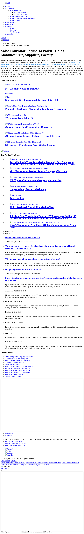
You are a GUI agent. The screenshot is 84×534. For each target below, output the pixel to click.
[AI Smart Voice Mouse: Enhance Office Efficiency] (24, 133)
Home (7, 6)
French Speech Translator (34, 463)
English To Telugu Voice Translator (17, 372)
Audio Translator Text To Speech (16, 358)
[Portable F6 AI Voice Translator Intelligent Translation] (26, 106)
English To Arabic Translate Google (17, 370)
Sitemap (13, 461)
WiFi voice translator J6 (19, 117)
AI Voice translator (16, 10)
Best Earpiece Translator (70, 463)
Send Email (5, 468)
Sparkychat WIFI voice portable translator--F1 (31, 100)
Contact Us (9, 34)
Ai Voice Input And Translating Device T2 (28, 126)
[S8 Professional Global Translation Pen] (25, 204)
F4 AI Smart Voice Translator (22, 88)
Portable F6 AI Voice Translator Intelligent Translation (36, 109)
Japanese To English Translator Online (35, 64)
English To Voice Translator (14, 374)
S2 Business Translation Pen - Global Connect (30, 144)
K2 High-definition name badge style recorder (35, 180)
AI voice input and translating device (22, 18)
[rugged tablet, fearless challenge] (23, 186)
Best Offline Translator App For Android (19, 366)
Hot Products (5, 461)
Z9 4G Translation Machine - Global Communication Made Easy (43, 226)
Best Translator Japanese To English (62, 64)
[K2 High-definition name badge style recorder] (26, 177)
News (12, 28)
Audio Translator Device (52, 463)
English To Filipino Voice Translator (17, 360)
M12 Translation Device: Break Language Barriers (38, 171)
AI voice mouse (15, 20)
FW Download (15, 32)
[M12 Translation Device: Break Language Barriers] (29, 168)
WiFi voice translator (21, 12)
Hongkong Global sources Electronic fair (23, 269)
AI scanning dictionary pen (19, 16)
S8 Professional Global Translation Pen (32, 207)
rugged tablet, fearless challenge (28, 189)
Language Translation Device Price (17, 368)
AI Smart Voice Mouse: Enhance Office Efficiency (33, 135)
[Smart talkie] (15, 195)
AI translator (9, 8)
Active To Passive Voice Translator (13, 463)
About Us (8, 26)
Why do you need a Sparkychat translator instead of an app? (32, 259)
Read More (9, 93)
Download (13, 30)
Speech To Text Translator (14, 376)
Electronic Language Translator (37, 465)
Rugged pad (9, 22)
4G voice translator (20, 14)
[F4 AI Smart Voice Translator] (17, 84)
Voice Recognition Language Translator (19, 356)
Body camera (9, 24)
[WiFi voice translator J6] (15, 115)
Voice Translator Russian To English (13, 465)
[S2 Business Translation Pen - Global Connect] (23, 142)
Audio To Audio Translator (14, 362)
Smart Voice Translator (13, 364)
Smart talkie (17, 198)
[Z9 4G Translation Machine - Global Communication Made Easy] (34, 222)
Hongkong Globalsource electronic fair (22, 237)
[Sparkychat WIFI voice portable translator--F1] (7, 97)
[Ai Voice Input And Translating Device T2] (22, 124)
